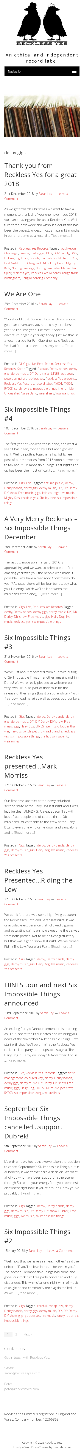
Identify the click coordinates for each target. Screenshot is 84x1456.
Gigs (26, 364)
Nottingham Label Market (53, 268)
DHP (49, 253)
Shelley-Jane (47, 498)
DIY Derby (36, 373)
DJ (20, 364)
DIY (60, 488)
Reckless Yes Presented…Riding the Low (38, 880)
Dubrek (9, 258)
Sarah (21, 369)
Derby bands (59, 369)
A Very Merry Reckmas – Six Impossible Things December (41, 527)
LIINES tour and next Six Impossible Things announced (40, 993)
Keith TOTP (69, 258)
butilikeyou (68, 248)
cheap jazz (55, 1306)
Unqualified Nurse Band (20, 393)
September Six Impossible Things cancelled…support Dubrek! (33, 1122)
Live (33, 364)
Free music (25, 493)
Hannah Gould (51, 258)
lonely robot (65, 1316)
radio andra (54, 731)
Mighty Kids (12, 498)
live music (67, 493)
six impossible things (42, 388)
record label (44, 383)
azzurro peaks (54, 483)
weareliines (46, 393)
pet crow (67, 373)
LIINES (44, 263)
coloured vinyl (33, 1078)
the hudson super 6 (54, 736)
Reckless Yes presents (61, 378)
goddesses (32, 1316)
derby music (19, 373)
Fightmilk (22, 258)
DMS (74, 253)
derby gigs (38, 253)
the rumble (66, 388)
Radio (49, 364)
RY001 (58, 383)
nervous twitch (21, 731)
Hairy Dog (58, 617)
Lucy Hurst (57, 263)
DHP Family (61, 253)
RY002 (68, 383)
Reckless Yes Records (34, 248)
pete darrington (15, 378)
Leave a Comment (60, 1251)
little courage (50, 493)
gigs (47, 373)
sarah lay (20, 388)
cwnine (24, 253)
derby (69, 483)
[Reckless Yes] (42, 43)
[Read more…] (61, 235)
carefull (42, 1306)
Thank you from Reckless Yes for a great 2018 (40, 174)
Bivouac (42, 369)
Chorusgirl (11, 253)
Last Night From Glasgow (21, 263)
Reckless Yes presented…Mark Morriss (30, 766)
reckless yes (21, 273)
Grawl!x (34, 258)
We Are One (22, 293)
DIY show (10, 493)
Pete (40, 364)
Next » (27, 1334)
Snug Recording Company (39, 278)
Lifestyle (18, 1447)
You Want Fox (65, 393)
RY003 (8, 388)
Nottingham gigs (23, 268)
